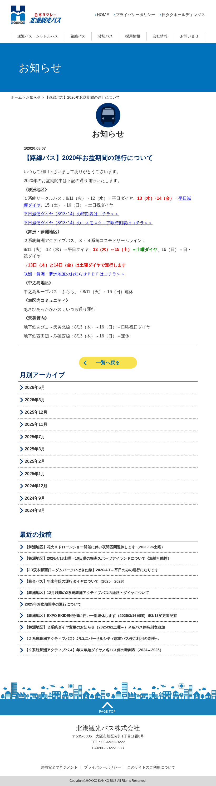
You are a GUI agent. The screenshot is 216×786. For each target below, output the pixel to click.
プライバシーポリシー (135, 14)
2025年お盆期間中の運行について (53, 604)
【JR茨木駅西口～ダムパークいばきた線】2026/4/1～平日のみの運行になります (92, 570)
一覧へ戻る (108, 362)
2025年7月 (35, 437)
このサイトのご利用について (151, 767)
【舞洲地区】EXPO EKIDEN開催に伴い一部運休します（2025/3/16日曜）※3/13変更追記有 (101, 615)
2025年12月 (36, 412)
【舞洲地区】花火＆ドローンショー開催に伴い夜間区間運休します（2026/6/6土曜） (95, 547)
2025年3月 (35, 449)
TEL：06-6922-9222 (108, 742)
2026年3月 (35, 400)
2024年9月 (35, 498)
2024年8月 (35, 510)
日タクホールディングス (183, 14)
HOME (103, 14)
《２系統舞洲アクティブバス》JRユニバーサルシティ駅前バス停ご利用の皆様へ (92, 638)
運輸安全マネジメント (59, 767)
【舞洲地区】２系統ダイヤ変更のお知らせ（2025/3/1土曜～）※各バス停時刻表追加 (95, 627)
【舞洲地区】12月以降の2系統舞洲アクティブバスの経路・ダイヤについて (87, 592)
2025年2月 (35, 461)
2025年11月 (36, 424)
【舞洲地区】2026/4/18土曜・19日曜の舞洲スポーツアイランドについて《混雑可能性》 (98, 558)
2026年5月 (35, 387)
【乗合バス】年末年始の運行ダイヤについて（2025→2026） (75, 581)
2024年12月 (36, 486)
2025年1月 (35, 473)
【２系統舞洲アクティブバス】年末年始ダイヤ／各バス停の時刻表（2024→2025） (94, 650)
